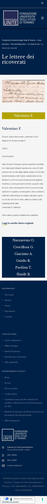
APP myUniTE (11, 362)
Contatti (8, 317)
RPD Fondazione (12, 421)
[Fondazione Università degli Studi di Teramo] (20, 18)
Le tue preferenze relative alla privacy (20, 498)
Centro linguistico (13, 340)
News (7, 377)
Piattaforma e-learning (15, 357)
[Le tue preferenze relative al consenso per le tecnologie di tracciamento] (42, 499)
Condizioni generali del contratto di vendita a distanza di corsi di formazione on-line (23, 402)
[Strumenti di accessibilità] (11, 499)
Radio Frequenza (12, 351)
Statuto (8, 300)
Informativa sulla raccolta (10, 502)
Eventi (7, 383)
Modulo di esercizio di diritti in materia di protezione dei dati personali (24, 413)
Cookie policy (11, 394)
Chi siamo (9, 295)
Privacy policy (11, 388)
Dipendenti (10, 311)
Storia (7, 306)
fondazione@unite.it (14, 465)
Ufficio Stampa (11, 346)
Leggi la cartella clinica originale (18, 223)
